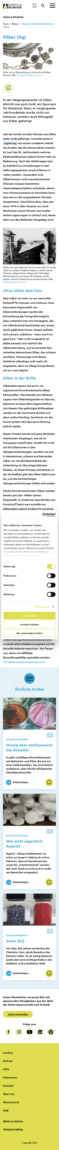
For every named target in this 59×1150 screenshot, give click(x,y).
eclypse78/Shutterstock (31, 75)
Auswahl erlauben (29, 624)
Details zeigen (41, 606)
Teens (6, 23)
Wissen (15, 23)
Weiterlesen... (21, 782)
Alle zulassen (30, 615)
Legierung (10, 143)
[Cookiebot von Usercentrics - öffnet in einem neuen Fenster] (42, 515)
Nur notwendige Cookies (29, 633)
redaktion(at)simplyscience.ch (26, 662)
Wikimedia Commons (16, 282)
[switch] (51, 575)
